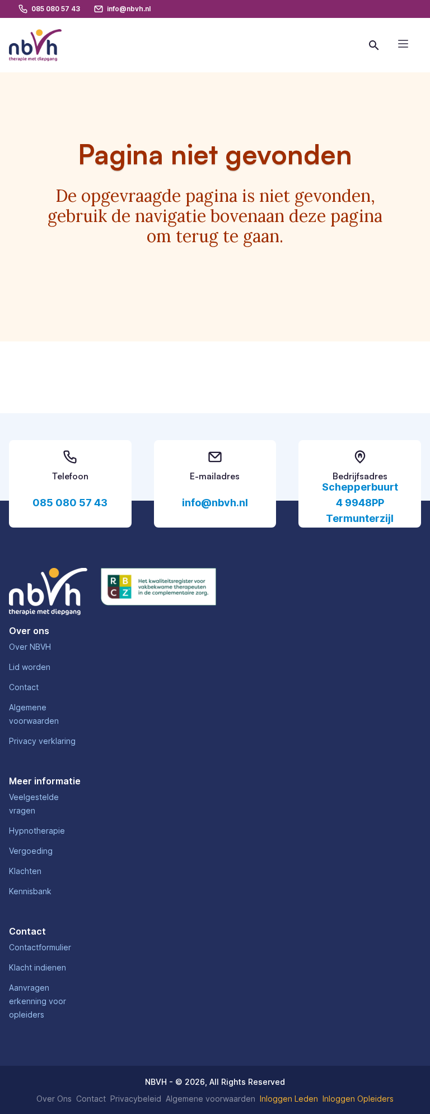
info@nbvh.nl (215, 503)
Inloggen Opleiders (358, 1098)
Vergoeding (31, 851)
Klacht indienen (37, 967)
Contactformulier (40, 947)
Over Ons (54, 1098)
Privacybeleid (135, 1098)
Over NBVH (30, 646)
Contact (24, 687)
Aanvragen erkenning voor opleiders (37, 1001)
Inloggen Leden (289, 1098)
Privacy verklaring (42, 741)
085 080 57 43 (70, 503)
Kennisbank (30, 891)
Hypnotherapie (37, 830)
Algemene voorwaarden (210, 1098)
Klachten (25, 871)
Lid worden (29, 667)
